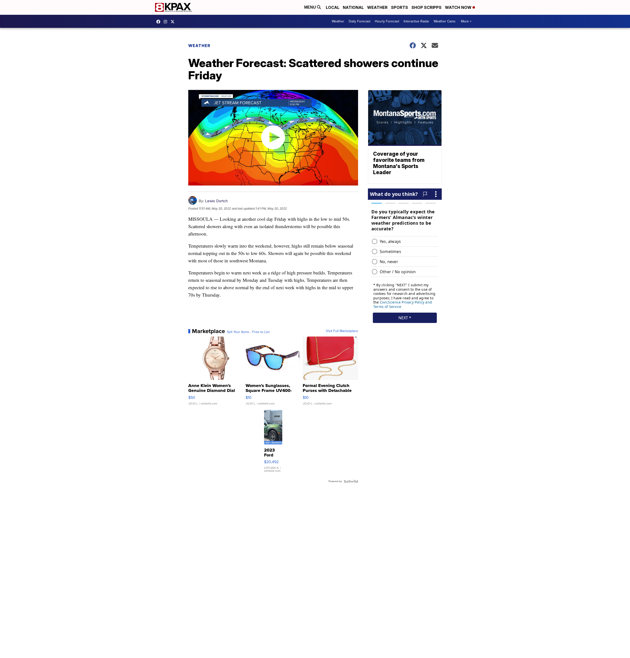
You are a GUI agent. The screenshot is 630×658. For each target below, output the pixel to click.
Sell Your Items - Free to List (248, 332)
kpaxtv (159, 22)
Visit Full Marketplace (342, 331)
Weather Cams (445, 21)
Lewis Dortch (216, 201)
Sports (399, 7)
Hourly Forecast (387, 21)
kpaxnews (174, 22)
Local (332, 7)
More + (466, 21)
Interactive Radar (416, 21)
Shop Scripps (426, 7)
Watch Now (458, 7)
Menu (310, 7)
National (353, 7)
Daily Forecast (359, 21)
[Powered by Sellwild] (351, 481)
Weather (377, 7)
